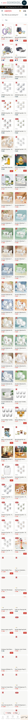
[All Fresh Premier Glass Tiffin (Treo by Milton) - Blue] (3, 60)
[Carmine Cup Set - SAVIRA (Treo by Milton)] (21, 507)
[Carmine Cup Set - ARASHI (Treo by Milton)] (21, 470)
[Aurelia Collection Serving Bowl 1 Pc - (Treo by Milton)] (7, 394)
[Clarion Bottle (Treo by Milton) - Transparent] (2, 573)
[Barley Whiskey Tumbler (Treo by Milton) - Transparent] (15, 422)
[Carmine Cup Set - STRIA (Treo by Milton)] (7, 543)
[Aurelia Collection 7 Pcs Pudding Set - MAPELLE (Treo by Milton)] (21, 198)
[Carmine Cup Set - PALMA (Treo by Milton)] (7, 507)
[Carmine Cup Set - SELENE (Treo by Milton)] (7, 525)
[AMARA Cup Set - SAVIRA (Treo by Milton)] (21, 124)
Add (11, 40)
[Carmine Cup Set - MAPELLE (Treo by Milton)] (21, 490)
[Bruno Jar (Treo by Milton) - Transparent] (2, 480)
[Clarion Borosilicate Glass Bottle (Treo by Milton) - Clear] (15, 553)
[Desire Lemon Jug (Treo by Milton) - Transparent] (2, 632)
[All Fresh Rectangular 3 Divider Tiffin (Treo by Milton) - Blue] (15, 60)
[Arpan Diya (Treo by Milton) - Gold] (15, 170)
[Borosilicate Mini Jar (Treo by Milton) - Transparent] (15, 442)
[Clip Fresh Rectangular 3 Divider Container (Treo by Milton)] (7, 582)
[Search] (2, 15)
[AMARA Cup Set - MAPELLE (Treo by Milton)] (7, 106)
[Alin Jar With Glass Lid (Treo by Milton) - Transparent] (2, 40)
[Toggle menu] (2, 11)
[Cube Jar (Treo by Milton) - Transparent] (15, 613)
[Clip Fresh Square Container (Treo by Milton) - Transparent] (15, 593)
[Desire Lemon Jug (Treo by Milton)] (7, 622)
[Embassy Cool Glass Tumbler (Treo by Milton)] (7, 642)
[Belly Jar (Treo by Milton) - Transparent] (2, 442)
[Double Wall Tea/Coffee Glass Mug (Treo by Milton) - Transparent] (15, 632)
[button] (2, 7)
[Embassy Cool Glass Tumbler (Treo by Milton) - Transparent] (2, 652)
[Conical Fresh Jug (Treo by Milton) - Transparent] (2, 612)
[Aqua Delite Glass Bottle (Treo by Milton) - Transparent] (2, 170)
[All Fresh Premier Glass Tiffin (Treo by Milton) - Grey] (2, 60)
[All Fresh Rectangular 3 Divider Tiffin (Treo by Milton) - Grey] (17, 60)
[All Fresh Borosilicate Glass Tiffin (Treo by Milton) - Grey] (15, 40)
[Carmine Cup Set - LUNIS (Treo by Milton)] (7, 490)
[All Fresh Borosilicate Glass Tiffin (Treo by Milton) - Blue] (17, 40)
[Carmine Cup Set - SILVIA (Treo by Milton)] (21, 525)
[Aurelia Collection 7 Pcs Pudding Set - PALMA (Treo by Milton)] (7, 234)
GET (24, 3)
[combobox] (12, 15)
